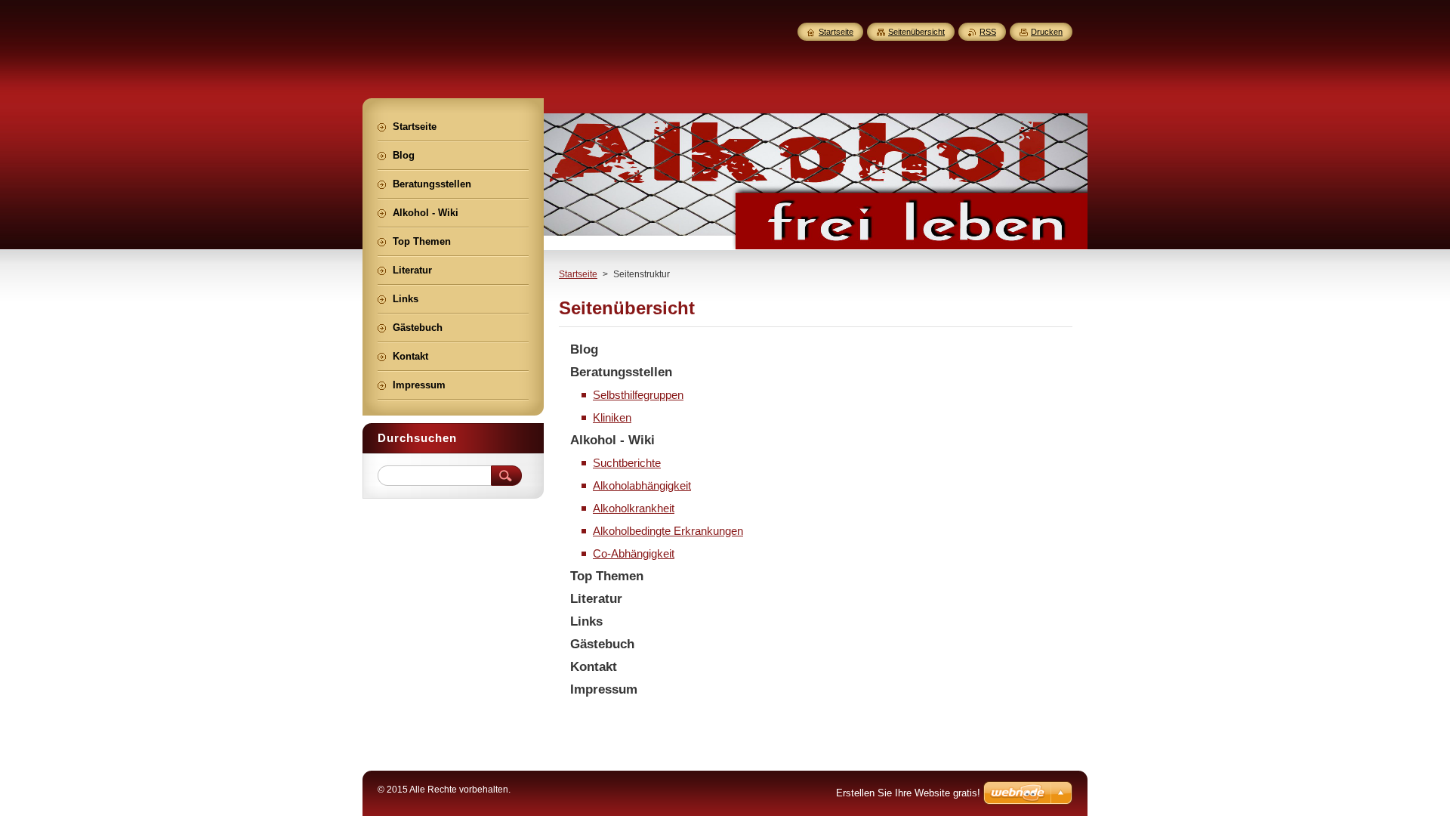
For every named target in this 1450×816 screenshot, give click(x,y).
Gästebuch (602, 644)
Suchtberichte (627, 462)
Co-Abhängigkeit (633, 553)
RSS (988, 31)
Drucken (1047, 31)
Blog (584, 349)
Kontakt (593, 667)
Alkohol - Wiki (612, 440)
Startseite (578, 274)
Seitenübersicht (916, 31)
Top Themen (606, 576)
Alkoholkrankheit (633, 508)
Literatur (596, 599)
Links (586, 621)
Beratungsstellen (621, 372)
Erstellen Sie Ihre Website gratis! (908, 793)
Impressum (603, 689)
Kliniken (612, 417)
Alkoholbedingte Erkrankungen (668, 530)
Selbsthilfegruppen (638, 394)
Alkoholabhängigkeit (642, 485)
